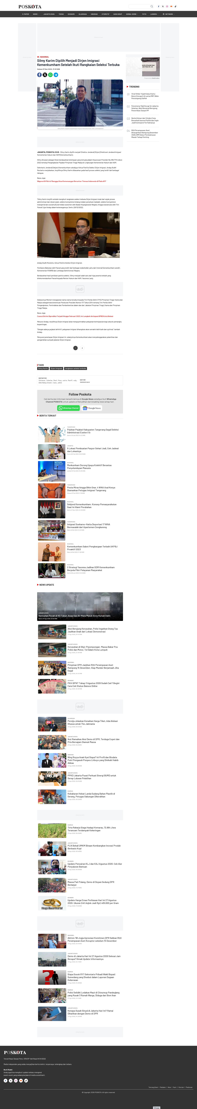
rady (75, 380)
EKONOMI (71, 14)
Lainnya (153, 14)
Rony (60, 380)
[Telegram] (56, 75)
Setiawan (42, 380)
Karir (174, 1087)
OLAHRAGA (83, 14)
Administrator (85, 382)
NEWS (35, 14)
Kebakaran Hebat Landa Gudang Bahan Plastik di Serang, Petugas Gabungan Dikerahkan (91, 795)
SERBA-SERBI (131, 14)
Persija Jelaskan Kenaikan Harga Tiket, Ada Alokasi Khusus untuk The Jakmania (93, 722)
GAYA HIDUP (117, 14)
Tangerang (71, 427)
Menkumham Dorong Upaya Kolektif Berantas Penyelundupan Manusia (89, 466)
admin (60, 383)
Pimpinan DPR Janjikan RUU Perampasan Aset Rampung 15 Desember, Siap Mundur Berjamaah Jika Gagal (93, 668)
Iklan (169, 1087)
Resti (55, 380)
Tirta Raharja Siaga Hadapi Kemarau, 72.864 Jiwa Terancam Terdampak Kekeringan (92, 829)
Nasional (70, 462)
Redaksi (163, 1087)
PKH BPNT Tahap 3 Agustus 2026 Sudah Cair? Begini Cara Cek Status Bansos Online (93, 684)
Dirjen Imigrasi (56, 368)
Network (169, 14)
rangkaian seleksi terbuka (75, 368)
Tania (55, 383)
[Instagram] (167, 6)
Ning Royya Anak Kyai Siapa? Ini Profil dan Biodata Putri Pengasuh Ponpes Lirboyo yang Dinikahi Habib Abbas (93, 760)
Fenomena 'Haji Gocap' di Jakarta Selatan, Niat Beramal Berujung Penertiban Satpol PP (144, 108)
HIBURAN (94, 14)
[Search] (151, 6)
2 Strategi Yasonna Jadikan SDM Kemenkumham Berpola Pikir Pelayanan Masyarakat (91, 568)
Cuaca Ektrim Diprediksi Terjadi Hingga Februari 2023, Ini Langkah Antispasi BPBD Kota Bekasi (75, 316)
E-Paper (25, 14)
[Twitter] (163, 6)
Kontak (181, 1087)
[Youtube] (171, 6)
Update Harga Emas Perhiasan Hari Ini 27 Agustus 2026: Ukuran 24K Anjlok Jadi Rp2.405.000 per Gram (93, 901)
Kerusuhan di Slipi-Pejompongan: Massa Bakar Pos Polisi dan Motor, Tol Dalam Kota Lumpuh (93, 648)
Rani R (70, 380)
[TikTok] (175, 6)
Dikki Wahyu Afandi (45, 383)
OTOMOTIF (105, 14)
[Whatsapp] (50, 75)
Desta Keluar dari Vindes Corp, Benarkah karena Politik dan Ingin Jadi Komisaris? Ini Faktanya (145, 120)
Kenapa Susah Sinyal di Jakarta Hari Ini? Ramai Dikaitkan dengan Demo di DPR (90, 1012)
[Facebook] (159, 6)
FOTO (144, 14)
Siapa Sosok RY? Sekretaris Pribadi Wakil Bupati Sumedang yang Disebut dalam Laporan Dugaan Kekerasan (91, 977)
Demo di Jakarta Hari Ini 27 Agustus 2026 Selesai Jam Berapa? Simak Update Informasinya (94, 957)
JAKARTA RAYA (48, 14)
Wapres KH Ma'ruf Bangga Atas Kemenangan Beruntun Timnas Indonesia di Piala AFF (71, 181)
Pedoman (189, 1087)
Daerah (70, 791)
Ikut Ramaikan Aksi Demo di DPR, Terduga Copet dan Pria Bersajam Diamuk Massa (93, 740)
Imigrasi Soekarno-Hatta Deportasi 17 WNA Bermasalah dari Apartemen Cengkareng (88, 525)
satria (65, 380)
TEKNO (61, 14)
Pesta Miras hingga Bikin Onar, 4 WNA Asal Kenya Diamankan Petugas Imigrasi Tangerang (91, 489)
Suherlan (49, 380)
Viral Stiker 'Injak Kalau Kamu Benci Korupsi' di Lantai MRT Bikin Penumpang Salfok (145, 96)
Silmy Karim (43, 368)
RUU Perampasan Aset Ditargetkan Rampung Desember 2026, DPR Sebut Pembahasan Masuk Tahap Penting (144, 133)
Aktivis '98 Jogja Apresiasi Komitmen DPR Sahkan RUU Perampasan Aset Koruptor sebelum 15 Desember (95, 939)
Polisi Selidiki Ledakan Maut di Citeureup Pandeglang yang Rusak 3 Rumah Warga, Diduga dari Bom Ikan (93, 994)
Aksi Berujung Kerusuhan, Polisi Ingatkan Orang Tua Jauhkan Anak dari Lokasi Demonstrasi (93, 630)
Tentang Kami (153, 1087)
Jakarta (70, 445)
